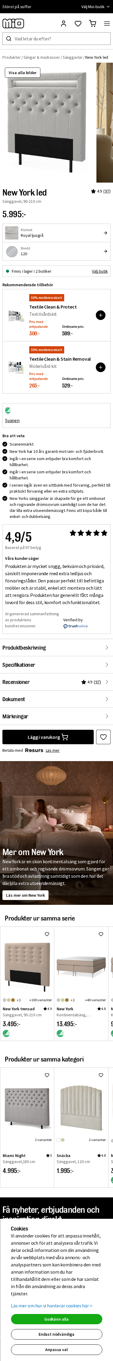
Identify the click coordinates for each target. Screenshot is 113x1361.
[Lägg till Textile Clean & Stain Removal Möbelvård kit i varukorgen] (100, 367)
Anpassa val (56, 1349)
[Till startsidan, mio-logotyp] (13, 23)
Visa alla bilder (22, 72)
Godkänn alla (56, 1319)
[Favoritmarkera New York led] (103, 737)
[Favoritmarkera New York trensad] (47, 934)
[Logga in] (64, 23)
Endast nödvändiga (56, 1334)
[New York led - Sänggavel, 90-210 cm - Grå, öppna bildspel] (48, 123)
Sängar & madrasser (42, 57)
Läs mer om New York (25, 895)
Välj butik (100, 271)
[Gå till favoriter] (78, 23)
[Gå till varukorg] (92, 23)
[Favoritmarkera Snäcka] (101, 1075)
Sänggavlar (73, 57)
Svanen (12, 420)
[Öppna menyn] (107, 23)
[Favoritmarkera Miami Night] (47, 1075)
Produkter (11, 57)
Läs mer (53, 750)
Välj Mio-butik (93, 6)
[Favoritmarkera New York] (101, 934)
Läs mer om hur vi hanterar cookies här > (52, 1306)
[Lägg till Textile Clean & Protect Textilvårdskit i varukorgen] (100, 315)
